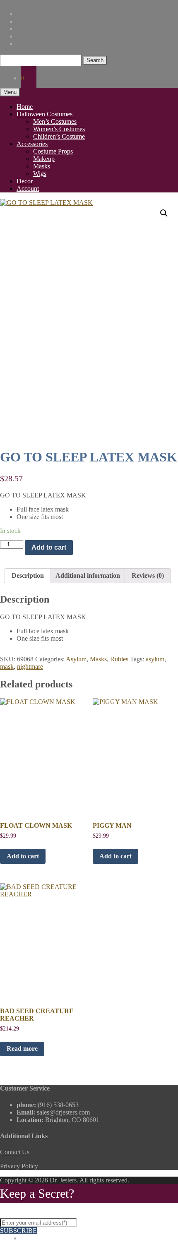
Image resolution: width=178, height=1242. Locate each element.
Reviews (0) (148, 575)
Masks (41, 166)
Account (28, 188)
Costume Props (53, 151)
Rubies (119, 659)
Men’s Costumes (55, 121)
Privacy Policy (19, 1166)
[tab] (28, 575)
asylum (155, 659)
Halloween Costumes (44, 114)
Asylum (76, 659)
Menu (10, 92)
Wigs (39, 173)
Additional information (87, 575)
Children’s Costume (59, 136)
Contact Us (14, 1152)
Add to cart (48, 547)
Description (28, 575)
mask (7, 666)
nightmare (30, 666)
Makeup (44, 158)
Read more (22, 1048)
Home (25, 106)
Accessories (32, 143)
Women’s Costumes (59, 128)
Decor (25, 181)
